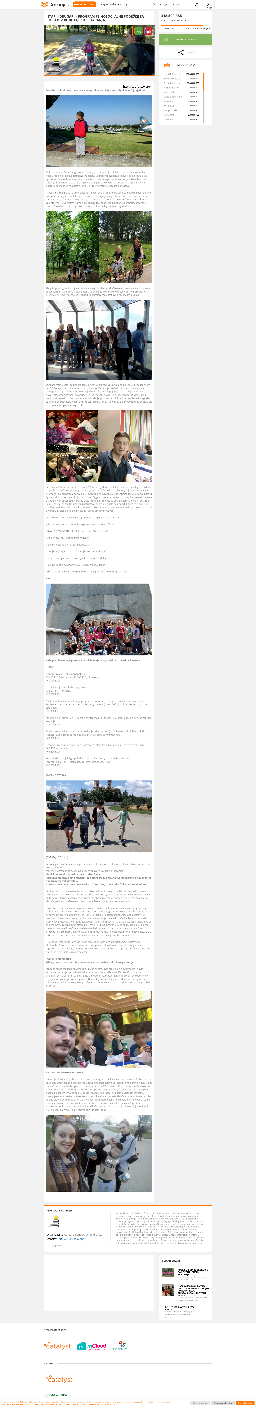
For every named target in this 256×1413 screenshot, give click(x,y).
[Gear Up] (120, 1344)
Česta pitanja (160, 4)
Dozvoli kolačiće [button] (245, 1403)
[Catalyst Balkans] (57, 1344)
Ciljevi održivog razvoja (114, 4)
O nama (175, 4)
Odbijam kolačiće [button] (200, 1403)
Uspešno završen (186, 39)
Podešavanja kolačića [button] (223, 1403)
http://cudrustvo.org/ (137, 86)
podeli (190, 52)
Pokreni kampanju (84, 4)
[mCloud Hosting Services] (91, 1344)
